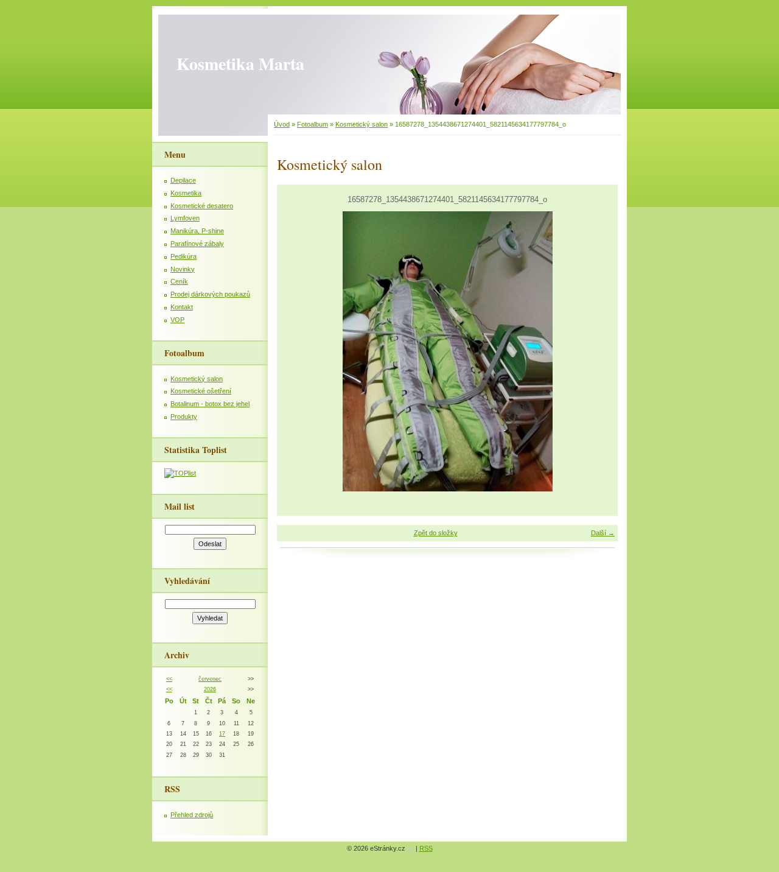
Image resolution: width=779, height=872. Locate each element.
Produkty (183, 416)
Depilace (183, 180)
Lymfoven (185, 218)
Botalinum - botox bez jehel (210, 403)
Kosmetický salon (361, 124)
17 (222, 734)
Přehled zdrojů (191, 814)
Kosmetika (185, 193)
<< (169, 679)
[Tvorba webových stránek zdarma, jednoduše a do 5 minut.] (411, 849)
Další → (603, 532)
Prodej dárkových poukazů (210, 294)
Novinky (182, 269)
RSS (426, 848)
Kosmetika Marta (240, 63)
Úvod (282, 124)
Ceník (179, 281)
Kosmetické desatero (201, 205)
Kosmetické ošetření (200, 391)
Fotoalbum (312, 124)
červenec (210, 679)
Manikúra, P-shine (197, 230)
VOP (177, 319)
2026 (210, 689)
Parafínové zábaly (197, 243)
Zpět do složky (436, 532)
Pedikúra (183, 256)
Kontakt (181, 307)
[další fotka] (598, 351)
